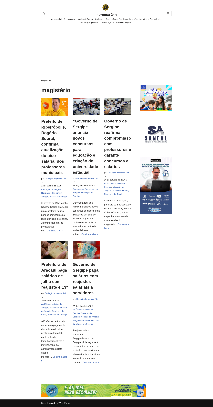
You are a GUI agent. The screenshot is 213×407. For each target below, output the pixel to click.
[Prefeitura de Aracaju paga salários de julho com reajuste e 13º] (54, 250)
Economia (54, 307)
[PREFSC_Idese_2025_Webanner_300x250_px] (156, 110)
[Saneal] (156, 149)
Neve (44, 403)
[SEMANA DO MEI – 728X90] (93, 396)
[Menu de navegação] (168, 13)
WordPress (64, 403)
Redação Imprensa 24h (56, 178)
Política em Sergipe (58, 196)
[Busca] (44, 13)
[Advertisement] (106, 48)
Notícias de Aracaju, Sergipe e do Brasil (54, 311)
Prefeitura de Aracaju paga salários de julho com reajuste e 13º (54, 275)
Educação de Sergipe (51, 189)
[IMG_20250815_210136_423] (156, 213)
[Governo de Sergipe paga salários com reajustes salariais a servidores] (86, 250)
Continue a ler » (55, 230)
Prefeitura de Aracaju (57, 314)
